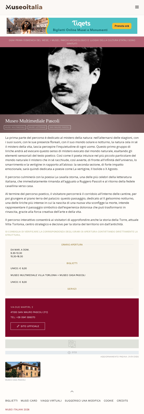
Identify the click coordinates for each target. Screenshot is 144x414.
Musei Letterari (37, 127)
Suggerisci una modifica (83, 400)
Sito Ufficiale (30, 326)
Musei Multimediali (15, 127)
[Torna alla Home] (24, 7)
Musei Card (29, 400)
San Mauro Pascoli (60, 127)
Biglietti (11, 400)
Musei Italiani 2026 (17, 409)
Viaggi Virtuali (51, 400)
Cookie (109, 400)
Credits (122, 400)
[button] (137, 7)
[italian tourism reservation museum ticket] (72, 26)
